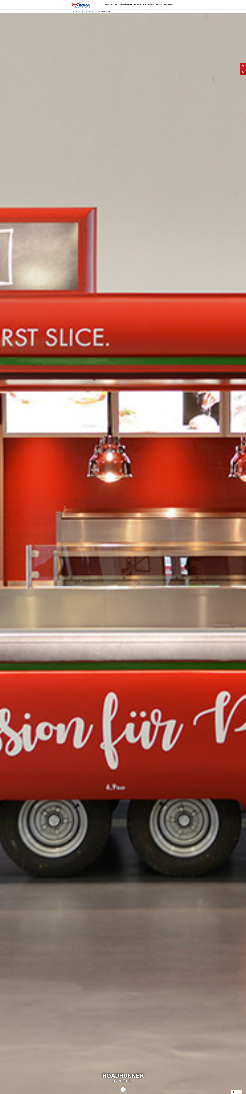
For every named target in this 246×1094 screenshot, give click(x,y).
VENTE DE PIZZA (93, 11)
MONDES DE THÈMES (82, 11)
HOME (73, 11)
